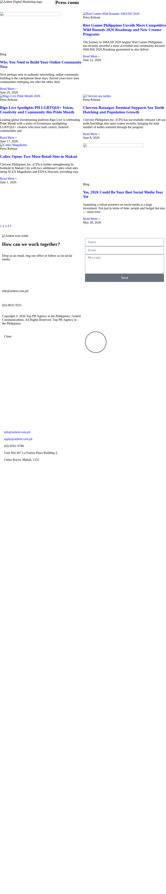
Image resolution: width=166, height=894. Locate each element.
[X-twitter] (90, 385)
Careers (72, 409)
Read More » (8, 88)
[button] (138, 4)
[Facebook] (90, 363)
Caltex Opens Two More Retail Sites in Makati (38, 156)
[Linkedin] (90, 374)
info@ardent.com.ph (17, 432)
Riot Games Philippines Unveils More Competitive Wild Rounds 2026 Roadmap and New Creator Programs (124, 29)
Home (73, 362)
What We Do (68, 381)
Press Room (69, 418)
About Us (70, 371)
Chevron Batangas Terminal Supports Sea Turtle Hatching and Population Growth (123, 109)
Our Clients (69, 390)
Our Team (70, 399)
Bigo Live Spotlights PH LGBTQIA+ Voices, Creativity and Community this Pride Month (37, 109)
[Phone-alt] (90, 407)
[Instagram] (90, 396)
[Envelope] (90, 418)
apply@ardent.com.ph (18, 439)
